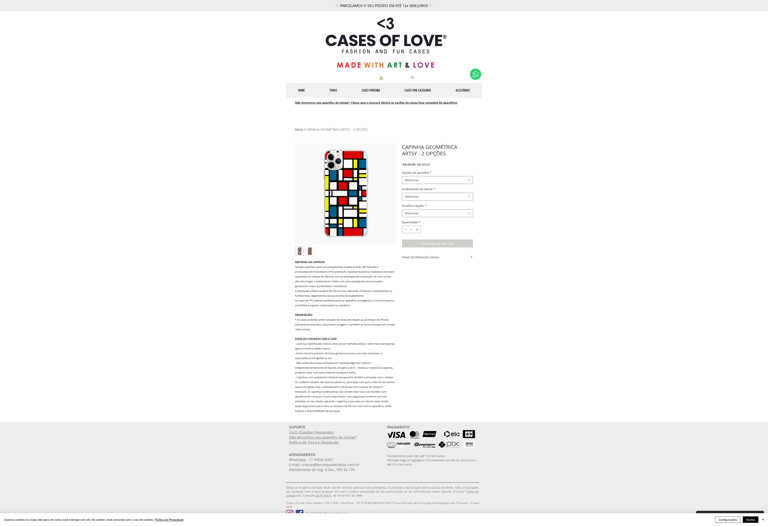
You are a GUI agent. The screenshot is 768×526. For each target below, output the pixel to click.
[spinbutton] (411, 229)
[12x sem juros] (384, 1)
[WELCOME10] (380, 1)
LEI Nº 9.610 (323, 495)
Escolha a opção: (414, 206)
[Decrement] (405, 229)
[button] (381, 77)
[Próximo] (745, 6)
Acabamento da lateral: (419, 189)
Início (299, 129)
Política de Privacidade (169, 520)
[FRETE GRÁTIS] (387, 1)
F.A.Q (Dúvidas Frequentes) (311, 432)
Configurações (728, 520)
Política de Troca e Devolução (314, 442)
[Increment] (417, 229)
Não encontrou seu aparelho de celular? (323, 437)
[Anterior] (22, 6)
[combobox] (437, 180)
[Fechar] (763, 519)
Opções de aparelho (416, 173)
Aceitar (750, 520)
